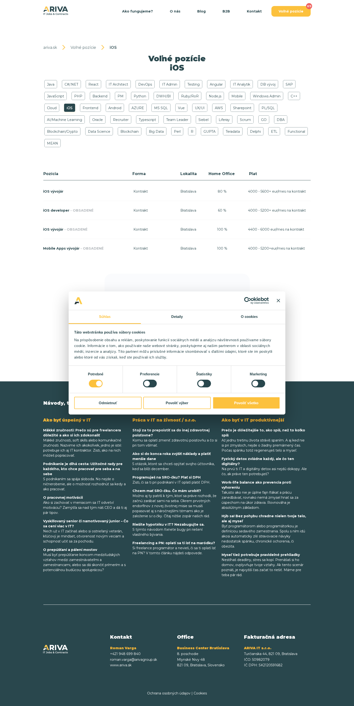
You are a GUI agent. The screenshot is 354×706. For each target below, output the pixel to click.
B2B (226, 11)
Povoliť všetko (246, 403)
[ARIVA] (55, 10)
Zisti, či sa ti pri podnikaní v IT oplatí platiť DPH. (171, 480)
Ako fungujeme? (137, 11)
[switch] (150, 383)
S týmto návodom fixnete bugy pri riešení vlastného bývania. (168, 529)
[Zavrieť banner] (278, 300)
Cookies (200, 693)
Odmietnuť (108, 403)
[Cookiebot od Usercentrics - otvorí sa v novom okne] (248, 300)
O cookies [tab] (249, 317)
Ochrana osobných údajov (168, 693)
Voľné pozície (291, 11)
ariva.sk (50, 47)
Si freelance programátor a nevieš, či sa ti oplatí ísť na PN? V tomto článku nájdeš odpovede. (174, 548)
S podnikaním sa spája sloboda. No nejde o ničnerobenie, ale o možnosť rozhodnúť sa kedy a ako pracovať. (84, 476)
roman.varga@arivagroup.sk (133, 659)
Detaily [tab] (177, 317)
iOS (113, 47)
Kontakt (254, 11)
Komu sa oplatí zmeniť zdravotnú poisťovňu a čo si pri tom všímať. (174, 438)
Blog (201, 11)
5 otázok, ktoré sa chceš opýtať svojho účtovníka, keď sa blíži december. (173, 461)
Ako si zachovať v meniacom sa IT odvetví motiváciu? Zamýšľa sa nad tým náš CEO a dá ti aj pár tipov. (85, 505)
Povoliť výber (177, 403)
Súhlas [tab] (105, 317)
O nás (175, 11)
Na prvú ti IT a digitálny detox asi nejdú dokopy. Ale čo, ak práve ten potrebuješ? (264, 466)
